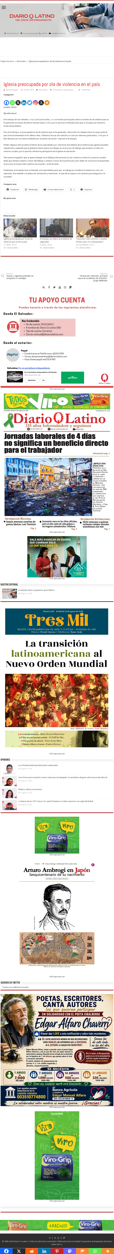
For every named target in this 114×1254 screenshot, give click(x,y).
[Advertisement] (57, 47)
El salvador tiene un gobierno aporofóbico (36, 590)
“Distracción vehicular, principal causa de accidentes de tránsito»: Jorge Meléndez (92, 277)
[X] (18, 101)
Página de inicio (7, 61)
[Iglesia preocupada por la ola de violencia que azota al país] (20, 228)
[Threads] (41, 101)
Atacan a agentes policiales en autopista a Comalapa (20, 276)
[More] (47, 101)
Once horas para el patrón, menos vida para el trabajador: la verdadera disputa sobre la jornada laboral (62, 777)
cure (52, 119)
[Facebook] (6, 101)
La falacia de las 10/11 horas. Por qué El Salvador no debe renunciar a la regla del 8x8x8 (55, 801)
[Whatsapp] (12, 101)
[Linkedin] (23, 101)
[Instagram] (35, 101)
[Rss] (43, 287)
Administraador (12, 90)
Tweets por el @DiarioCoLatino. (15, 987)
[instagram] (65, 287)
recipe (32, 119)
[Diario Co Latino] (57, 19)
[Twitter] (29, 101)
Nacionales (21, 61)
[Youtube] (59, 287)
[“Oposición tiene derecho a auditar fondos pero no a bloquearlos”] (92, 228)
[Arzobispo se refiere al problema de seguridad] (56, 228)
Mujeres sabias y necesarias (30, 789)
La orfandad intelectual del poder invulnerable (38, 765)
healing (48, 123)
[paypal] (70, 287)
